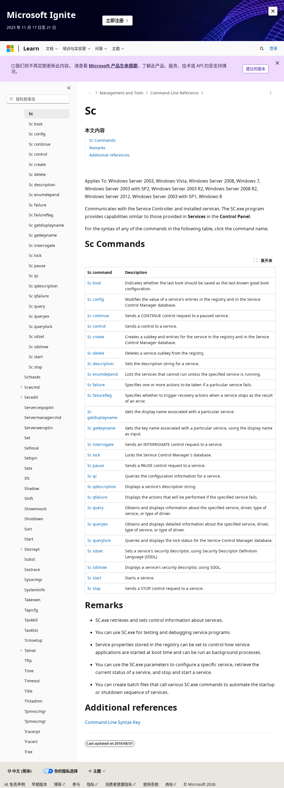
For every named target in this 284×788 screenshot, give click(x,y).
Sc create (95, 336)
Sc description (100, 363)
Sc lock (93, 455)
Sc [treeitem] (31, 113)
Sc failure (96, 384)
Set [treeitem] (27, 437)
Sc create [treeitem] (37, 164)
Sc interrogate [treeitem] (42, 245)
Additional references (109, 155)
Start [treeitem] (28, 539)
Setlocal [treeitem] (31, 448)
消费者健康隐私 (118, 784)
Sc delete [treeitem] (37, 174)
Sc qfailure (97, 497)
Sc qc (92, 476)
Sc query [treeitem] (37, 306)
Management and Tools (121, 92)
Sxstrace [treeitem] (32, 569)
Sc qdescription (101, 486)
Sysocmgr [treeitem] (33, 579)
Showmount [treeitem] (35, 508)
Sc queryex (97, 524)
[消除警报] (272, 11)
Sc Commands (102, 140)
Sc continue (98, 315)
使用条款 (151, 784)
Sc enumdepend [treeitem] (44, 194)
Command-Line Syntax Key (112, 722)
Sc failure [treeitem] (37, 205)
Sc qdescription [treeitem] (43, 286)
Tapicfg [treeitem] (31, 610)
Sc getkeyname (101, 428)
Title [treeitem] (28, 691)
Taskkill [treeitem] (31, 620)
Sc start (94, 577)
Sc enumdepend (102, 374)
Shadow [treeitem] (31, 488)
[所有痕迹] (90, 93)
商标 (169, 784)
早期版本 (39, 784)
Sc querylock (99, 540)
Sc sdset (95, 551)
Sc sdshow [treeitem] (38, 346)
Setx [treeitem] (28, 468)
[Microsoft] (10, 48)
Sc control (96, 326)
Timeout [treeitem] (32, 680)
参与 (76, 784)
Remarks (97, 147)
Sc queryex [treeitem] (39, 316)
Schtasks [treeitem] (32, 377)
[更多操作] (270, 93)
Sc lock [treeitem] (35, 255)
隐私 (91, 784)
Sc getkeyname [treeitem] (43, 235)
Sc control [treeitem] (38, 154)
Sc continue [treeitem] (39, 144)
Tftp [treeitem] (28, 660)
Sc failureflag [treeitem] (41, 215)
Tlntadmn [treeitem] (33, 701)
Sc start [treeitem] (36, 356)
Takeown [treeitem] (32, 599)
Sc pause (95, 465)
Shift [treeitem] (28, 498)
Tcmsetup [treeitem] (33, 640)
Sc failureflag (99, 395)
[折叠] (69, 88)
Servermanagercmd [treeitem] (42, 417)
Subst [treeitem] (29, 559)
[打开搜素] (261, 49)
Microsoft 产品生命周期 (113, 66)
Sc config (95, 299)
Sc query (95, 507)
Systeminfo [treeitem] (34, 589)
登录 (273, 48)
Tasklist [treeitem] (31, 630)
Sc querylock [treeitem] (40, 326)
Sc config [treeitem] (37, 134)
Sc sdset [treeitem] (36, 336)
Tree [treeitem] (28, 751)
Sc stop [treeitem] (35, 367)
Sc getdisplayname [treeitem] (46, 225)
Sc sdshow (97, 567)
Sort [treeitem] (28, 529)
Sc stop (94, 588)
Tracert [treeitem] (30, 741)
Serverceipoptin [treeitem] (39, 407)
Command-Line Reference (174, 92)
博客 (58, 784)
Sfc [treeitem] (27, 478)
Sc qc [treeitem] (34, 275)
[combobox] (38, 99)
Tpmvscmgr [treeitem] (35, 711)
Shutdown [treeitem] (33, 518)
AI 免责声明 (14, 784)
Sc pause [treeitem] (37, 265)
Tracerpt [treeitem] (32, 731)
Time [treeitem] (29, 670)
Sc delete (95, 353)
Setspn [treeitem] (30, 458)
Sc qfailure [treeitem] (39, 296)
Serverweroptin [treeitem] (38, 427)
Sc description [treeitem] (42, 184)
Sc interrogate (100, 444)
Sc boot (94, 283)
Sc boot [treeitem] (35, 124)
